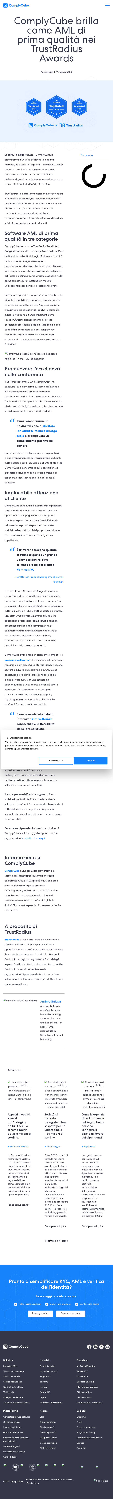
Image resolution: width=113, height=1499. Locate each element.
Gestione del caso (11, 1422)
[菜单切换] (107, 5)
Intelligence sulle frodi (13, 1398)
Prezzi (79, 1422)
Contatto (81, 1448)
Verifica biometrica (12, 1377)
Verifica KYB (82, 1377)
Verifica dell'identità (19, 1147)
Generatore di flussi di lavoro (16, 1417)
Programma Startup (86, 1433)
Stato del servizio (48, 1448)
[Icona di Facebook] (89, 1347)
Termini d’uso (33, 1483)
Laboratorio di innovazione (89, 1438)
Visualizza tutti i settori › (51, 1403)
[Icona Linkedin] (95, 1347)
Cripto (43, 1398)
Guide (98, 1085)
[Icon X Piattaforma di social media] (101, 1347)
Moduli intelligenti (11, 1447)
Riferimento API (47, 1427)
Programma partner (86, 1427)
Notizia (24, 1085)
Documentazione (48, 1422)
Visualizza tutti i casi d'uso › (89, 1403)
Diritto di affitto (84, 1392)
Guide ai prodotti (48, 1433)
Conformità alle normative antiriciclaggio (15, 1440)
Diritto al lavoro (84, 1398)
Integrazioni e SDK (48, 1438)
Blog (42, 1417)
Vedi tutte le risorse (56, 1240)
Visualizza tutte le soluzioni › (16, 1403)
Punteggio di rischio (12, 1427)
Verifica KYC (82, 1372)
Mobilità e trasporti (49, 1372)
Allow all (91, 761)
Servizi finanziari (47, 1366)
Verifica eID (8, 1392)
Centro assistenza (48, 1443)
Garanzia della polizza (13, 1433)
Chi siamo (81, 1417)
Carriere (80, 1443)
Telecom (44, 1382)
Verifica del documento (14, 1372)
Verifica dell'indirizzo (12, 1382)
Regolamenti (89, 1147)
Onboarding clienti (85, 1382)
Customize (54, 761)
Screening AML (10, 1366)
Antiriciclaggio (53, 1147)
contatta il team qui (33, 838)
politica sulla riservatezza (37, 1480)
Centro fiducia (9, 1457)
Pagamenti (45, 1377)
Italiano (104, 1481)
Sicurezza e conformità (14, 1452)
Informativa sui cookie (61, 1480)
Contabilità (45, 1392)
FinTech (43, 1387)
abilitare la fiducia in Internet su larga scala (37, 431)
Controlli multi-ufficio (13, 1387)
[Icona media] (107, 1347)
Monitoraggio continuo (87, 1387)
